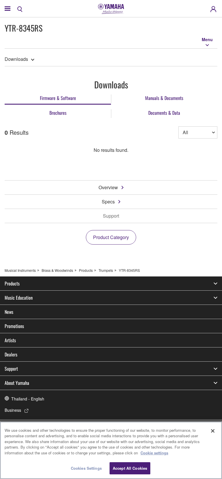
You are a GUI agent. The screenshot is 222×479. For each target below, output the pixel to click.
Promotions (14, 326)
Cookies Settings (86, 468)
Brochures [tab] (57, 112)
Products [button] (12, 283)
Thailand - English (27, 399)
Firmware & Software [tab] (58, 97)
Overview (108, 187)
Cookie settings (154, 453)
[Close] (212, 431)
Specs (108, 201)
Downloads (16, 59)
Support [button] (11, 368)
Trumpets (106, 270)
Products (86, 270)
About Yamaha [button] (17, 382)
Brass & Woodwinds (57, 270)
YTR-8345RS (129, 270)
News (9, 311)
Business (13, 410)
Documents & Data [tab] (164, 112)
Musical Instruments (20, 270)
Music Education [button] (19, 297)
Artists (10, 340)
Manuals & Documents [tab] (164, 97)
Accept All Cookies (130, 468)
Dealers (11, 354)
